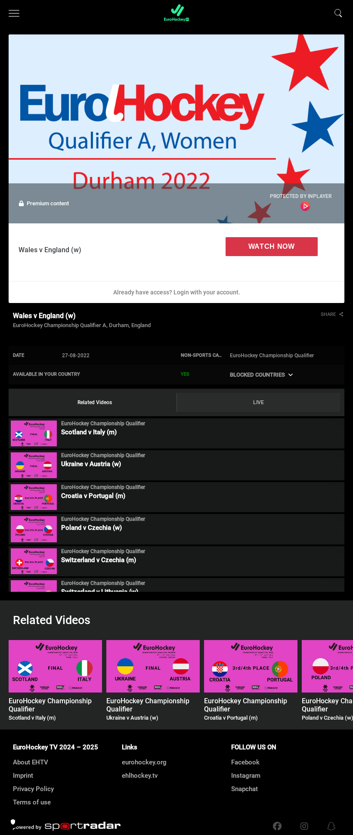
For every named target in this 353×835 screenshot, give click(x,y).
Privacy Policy (33, 789)
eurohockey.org (144, 762)
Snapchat (244, 789)
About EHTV (30, 762)
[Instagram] (304, 826)
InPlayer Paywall (305, 206)
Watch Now (271, 246)
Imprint (23, 775)
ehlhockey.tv (140, 775)
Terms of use (32, 802)
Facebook (245, 762)
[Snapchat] (329, 826)
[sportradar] (67, 826)
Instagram (245, 775)
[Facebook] (277, 826)
